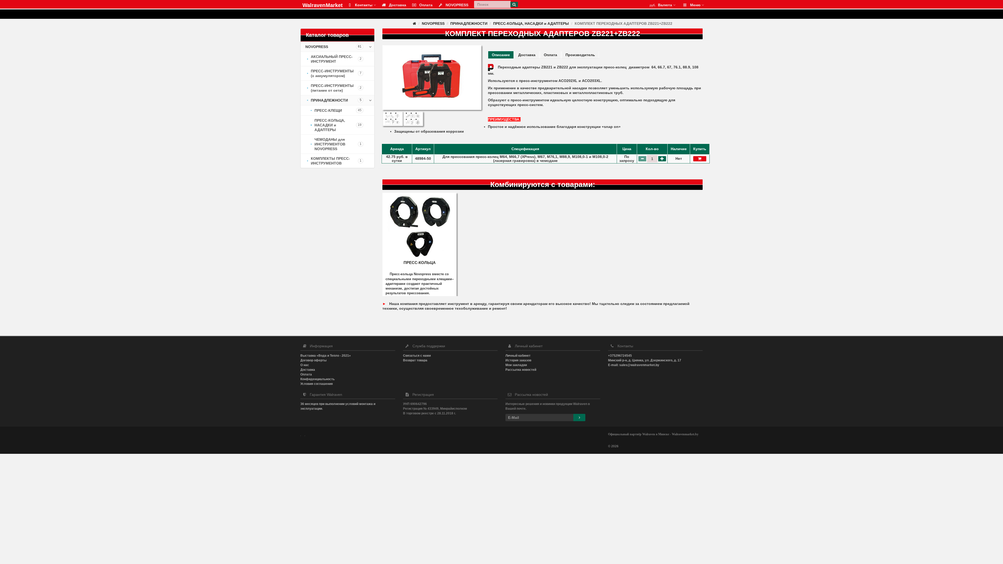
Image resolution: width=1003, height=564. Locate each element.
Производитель (580, 55)
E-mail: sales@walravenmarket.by (633, 365)
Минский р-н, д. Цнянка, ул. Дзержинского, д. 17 (644, 360)
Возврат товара (415, 360)
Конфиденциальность (317, 379)
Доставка (526, 55)
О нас (304, 365)
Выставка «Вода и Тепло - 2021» (325, 355)
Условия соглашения (316, 384)
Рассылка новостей (520, 370)
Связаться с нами (417, 355)
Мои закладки (516, 365)
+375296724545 (620, 355)
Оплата (550, 55)
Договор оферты (313, 360)
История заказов (518, 360)
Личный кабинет (517, 355)
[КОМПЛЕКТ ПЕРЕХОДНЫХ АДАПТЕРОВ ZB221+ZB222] (431, 77)
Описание (501, 55)
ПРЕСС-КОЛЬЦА (420, 262)
